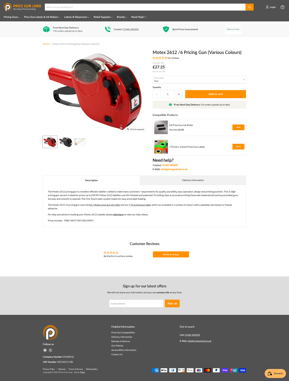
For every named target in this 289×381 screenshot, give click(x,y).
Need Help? (138, 17)
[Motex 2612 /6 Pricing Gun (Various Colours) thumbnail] (50, 142)
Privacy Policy (49, 369)
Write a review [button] (171, 254)
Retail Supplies (102, 17)
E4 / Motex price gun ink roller (104, 204)
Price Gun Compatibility (123, 332)
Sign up (172, 303)
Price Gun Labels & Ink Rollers (41, 17)
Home (46, 44)
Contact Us (117, 354)
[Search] (249, 7)
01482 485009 (131, 29)
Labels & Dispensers (76, 17)
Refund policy (92, 369)
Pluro (82, 372)
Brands (121, 17)
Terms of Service (76, 369)
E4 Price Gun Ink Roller (181, 125)
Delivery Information (193, 180)
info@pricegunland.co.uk (174, 169)
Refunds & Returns (120, 341)
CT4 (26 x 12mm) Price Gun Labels (187, 146)
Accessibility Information (123, 350)
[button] (160, 57)
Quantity (157, 87)
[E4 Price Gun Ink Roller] (161, 127)
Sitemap (61, 369)
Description (91, 180)
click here (118, 214)
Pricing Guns (11, 17)
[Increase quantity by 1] (179, 94)
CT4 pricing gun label (140, 204)
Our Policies (117, 345)
